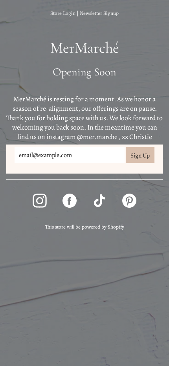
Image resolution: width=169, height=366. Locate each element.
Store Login (62, 13)
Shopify (116, 227)
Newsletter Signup (99, 13)
